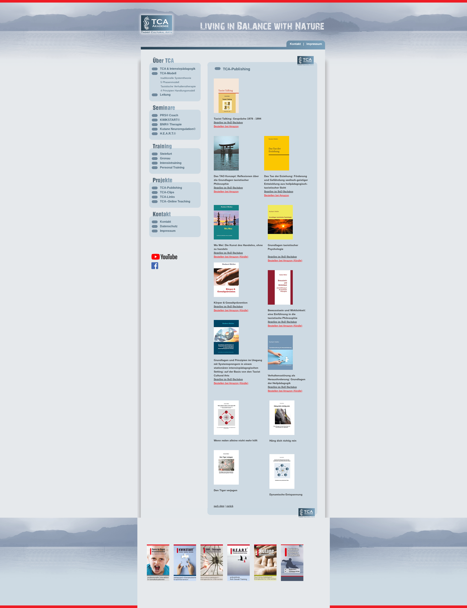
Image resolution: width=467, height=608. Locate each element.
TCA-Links (167, 196)
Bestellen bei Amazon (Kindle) (231, 256)
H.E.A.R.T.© (168, 133)
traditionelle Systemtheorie (176, 77)
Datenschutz (168, 226)
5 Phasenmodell (170, 82)
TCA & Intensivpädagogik (177, 68)
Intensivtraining (171, 162)
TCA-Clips (167, 192)
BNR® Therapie (171, 124)
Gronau (165, 158)
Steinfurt (166, 153)
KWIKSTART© (170, 119)
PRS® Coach (169, 115)
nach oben (219, 506)
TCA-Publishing (171, 187)
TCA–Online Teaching (175, 201)
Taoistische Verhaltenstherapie (178, 86)
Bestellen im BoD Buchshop (228, 122)
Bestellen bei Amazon (226, 126)
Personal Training (172, 167)
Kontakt (165, 221)
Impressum (167, 230)
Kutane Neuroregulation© (178, 129)
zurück (229, 506)
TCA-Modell (168, 73)
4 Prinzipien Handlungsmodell (178, 90)
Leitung (165, 94)
